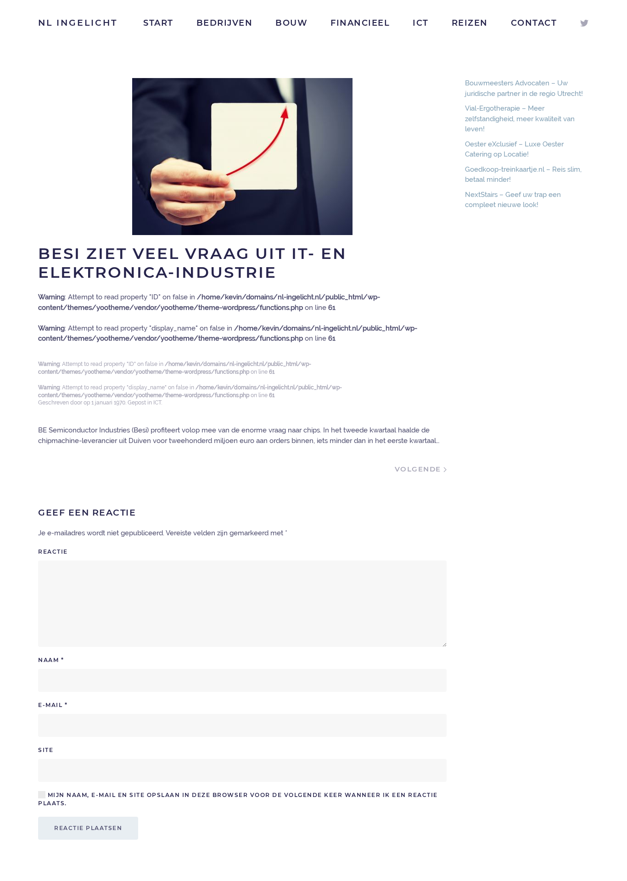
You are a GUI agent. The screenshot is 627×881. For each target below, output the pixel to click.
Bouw (291, 23)
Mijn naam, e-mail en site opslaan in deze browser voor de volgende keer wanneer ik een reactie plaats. (238, 799)
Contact (534, 23)
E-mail (52, 704)
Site (45, 749)
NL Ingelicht (78, 22)
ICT (421, 23)
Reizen (470, 23)
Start (158, 23)
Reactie (53, 551)
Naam (51, 660)
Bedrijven (224, 23)
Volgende (419, 469)
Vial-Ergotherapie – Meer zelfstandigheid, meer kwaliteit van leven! (520, 118)
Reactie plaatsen (88, 828)
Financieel (360, 23)
